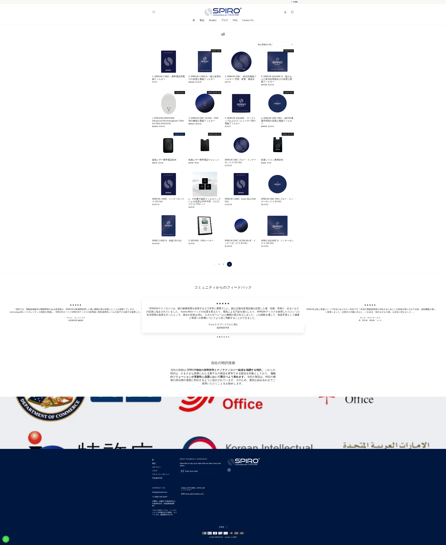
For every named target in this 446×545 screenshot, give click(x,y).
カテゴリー (156, 467)
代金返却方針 (157, 478)
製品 (202, 20)
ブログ (224, 20)
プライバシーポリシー (161, 474)
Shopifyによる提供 (231, 537)
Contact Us (247, 20)
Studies (212, 20)
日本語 (221, 527)
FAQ (235, 20)
